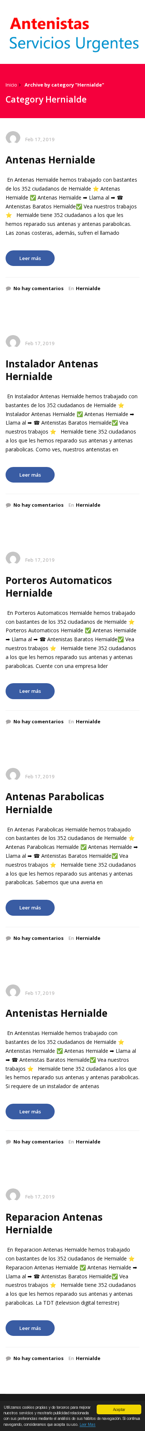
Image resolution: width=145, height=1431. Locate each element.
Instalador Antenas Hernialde (52, 370)
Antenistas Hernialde (56, 1013)
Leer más (30, 258)
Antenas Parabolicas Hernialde (55, 803)
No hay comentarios (38, 288)
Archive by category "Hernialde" (64, 84)
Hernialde (88, 288)
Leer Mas (88, 1424)
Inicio (11, 84)
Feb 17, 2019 (40, 139)
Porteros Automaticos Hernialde (59, 587)
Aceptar (119, 1409)
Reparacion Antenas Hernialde (54, 1223)
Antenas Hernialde (50, 159)
